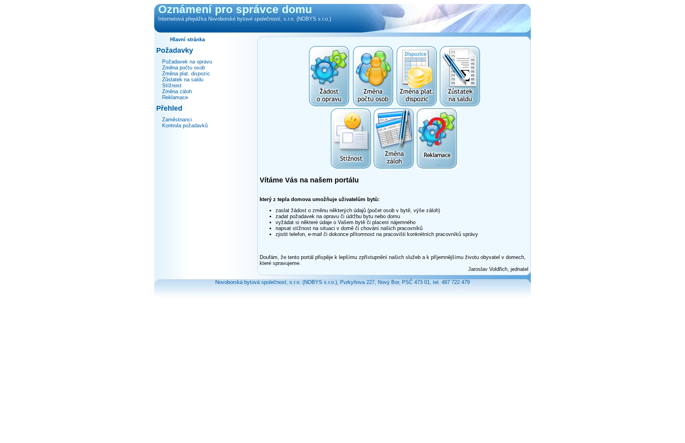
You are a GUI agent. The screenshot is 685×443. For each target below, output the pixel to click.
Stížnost (172, 85)
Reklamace (175, 97)
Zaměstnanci (177, 120)
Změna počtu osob (183, 68)
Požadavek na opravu (187, 62)
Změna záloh (177, 91)
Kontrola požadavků (185, 125)
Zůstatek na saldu (182, 79)
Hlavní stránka (187, 39)
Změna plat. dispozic (186, 74)
